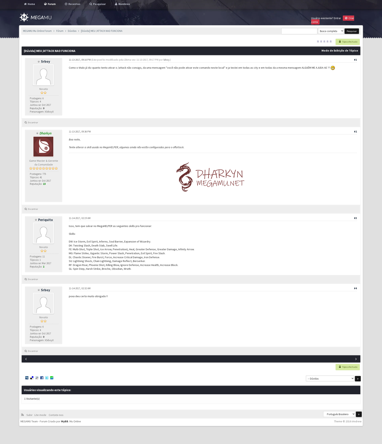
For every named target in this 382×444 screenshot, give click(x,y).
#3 (355, 218)
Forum (51, 4)
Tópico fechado (349, 41)
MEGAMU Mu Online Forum (37, 31)
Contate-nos (55, 415)
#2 (355, 131)
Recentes (74, 4)
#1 (355, 59)
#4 (355, 288)
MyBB (64, 421)
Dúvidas (72, 31)
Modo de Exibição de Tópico (340, 50)
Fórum (59, 31)
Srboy (45, 61)
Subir (30, 415)
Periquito (45, 220)
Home (31, 4)
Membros (124, 4)
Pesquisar (99, 4)
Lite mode (41, 415)
